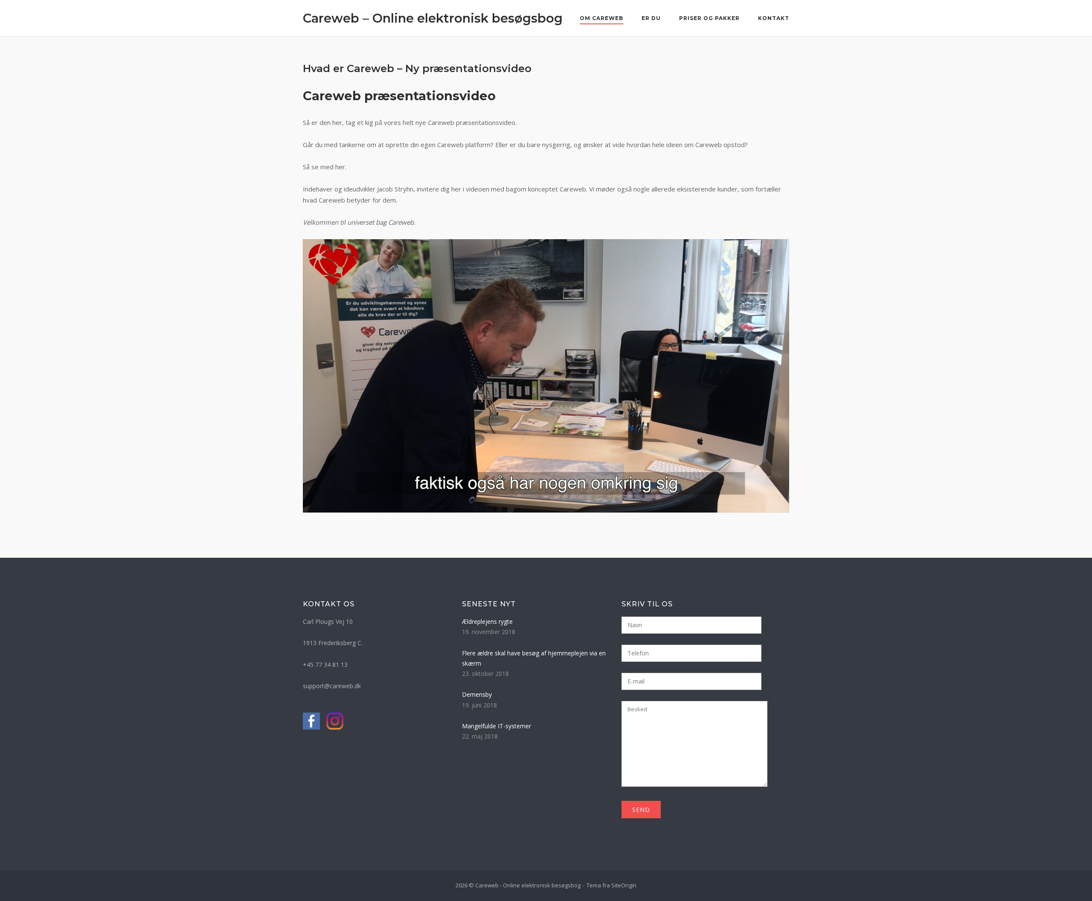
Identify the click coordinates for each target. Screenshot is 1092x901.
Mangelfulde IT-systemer (496, 726)
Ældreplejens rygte (487, 621)
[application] (546, 376)
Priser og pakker (709, 18)
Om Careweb (601, 18)
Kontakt (773, 18)
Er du (651, 18)
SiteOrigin (623, 885)
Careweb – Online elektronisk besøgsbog (433, 18)
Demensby (477, 694)
